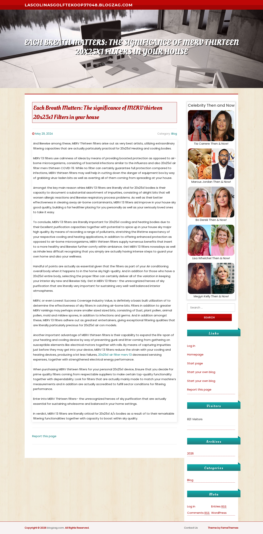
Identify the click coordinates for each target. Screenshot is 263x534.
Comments (198, 513)
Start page (195, 363)
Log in (191, 346)
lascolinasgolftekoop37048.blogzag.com (79, 5)
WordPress (219, 513)
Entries (219, 506)
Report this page (44, 436)
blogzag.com (55, 528)
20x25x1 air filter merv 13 (115, 355)
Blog (174, 134)
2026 (190, 453)
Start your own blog (201, 372)
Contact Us (191, 528)
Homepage (195, 354)
